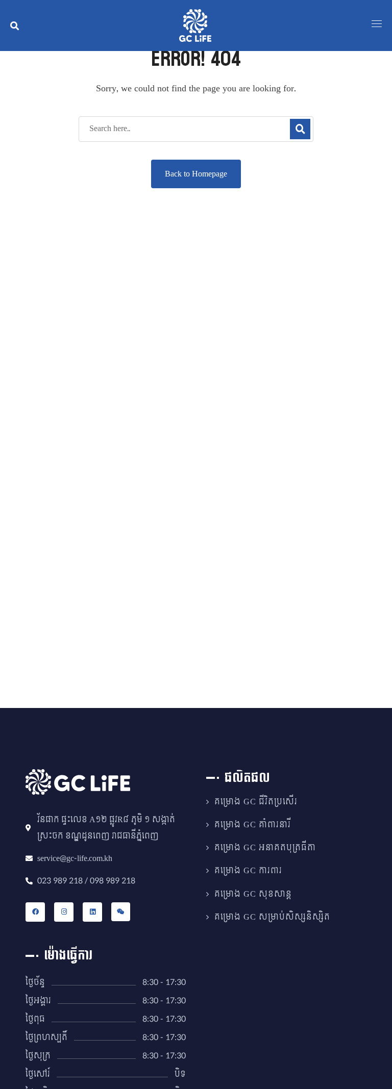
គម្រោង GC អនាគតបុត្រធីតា (265, 847)
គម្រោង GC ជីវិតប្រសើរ (256, 801)
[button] (14, 25)
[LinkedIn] (92, 912)
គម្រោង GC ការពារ (248, 870)
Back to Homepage (196, 173)
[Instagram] (64, 912)
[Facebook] (35, 912)
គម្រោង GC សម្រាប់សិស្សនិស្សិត (272, 917)
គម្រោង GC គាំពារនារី (252, 824)
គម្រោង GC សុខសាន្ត (253, 894)
